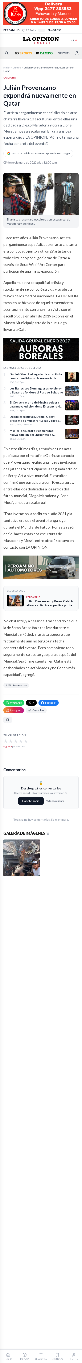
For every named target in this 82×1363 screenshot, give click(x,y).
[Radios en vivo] (74, 40)
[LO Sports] (23, 53)
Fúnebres (64, 53)
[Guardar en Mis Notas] (7, 720)
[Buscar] (6, 53)
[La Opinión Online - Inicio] (41, 40)
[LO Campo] (43, 53)
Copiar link (38, 710)
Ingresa (7, 746)
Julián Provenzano (16, 685)
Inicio (6, 67)
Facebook (50, 702)
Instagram (15, 710)
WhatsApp (16, 702)
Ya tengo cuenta (55, 800)
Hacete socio (31, 801)
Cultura (17, 67)
